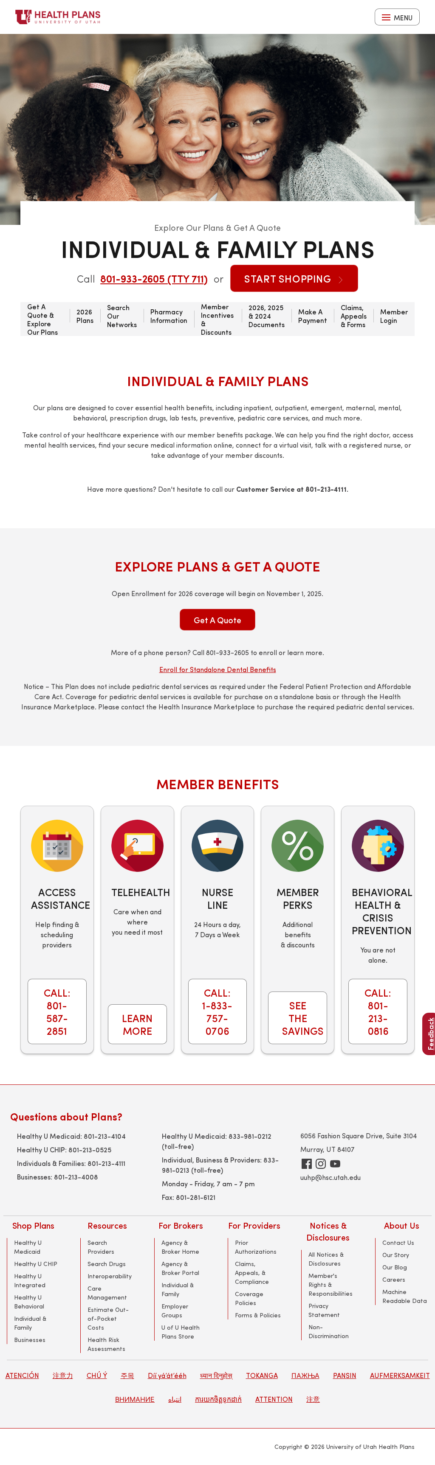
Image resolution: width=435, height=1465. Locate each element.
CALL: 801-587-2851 (57, 1011)
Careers (393, 1279)
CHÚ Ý (97, 1375)
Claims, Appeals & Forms (354, 316)
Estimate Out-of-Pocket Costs (108, 1318)
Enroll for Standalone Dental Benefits (217, 669)
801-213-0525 (89, 1149)
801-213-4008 (76, 1176)
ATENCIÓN (22, 1375)
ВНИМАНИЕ (135, 1399)
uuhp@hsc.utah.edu (330, 1177)
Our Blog (394, 1267)
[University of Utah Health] (57, 17)
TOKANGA (262, 1375)
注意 (313, 1399)
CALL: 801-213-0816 (377, 1011)
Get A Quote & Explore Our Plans (42, 319)
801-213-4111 (106, 1163)
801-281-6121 (195, 1197)
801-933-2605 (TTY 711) (154, 278)
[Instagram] (321, 1164)
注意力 (63, 1375)
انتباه (174, 1399)
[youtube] (335, 1164)
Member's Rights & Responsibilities (330, 1284)
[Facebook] (307, 1164)
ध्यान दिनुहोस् (216, 1375)
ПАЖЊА (305, 1375)
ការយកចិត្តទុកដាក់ (218, 1399)
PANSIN (344, 1375)
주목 (127, 1375)
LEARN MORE (137, 1024)
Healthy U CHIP (35, 1264)
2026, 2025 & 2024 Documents (267, 316)
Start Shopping (289, 278)
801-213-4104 (105, 1135)
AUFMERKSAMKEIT (400, 1375)
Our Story (395, 1255)
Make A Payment (312, 316)
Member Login (394, 316)
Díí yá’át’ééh (167, 1375)
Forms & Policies (258, 1315)
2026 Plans (84, 316)
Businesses (29, 1340)
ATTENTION (274, 1399)
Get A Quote (217, 619)
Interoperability (110, 1276)
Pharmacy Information (168, 316)
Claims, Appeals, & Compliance (252, 1273)
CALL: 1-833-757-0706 (217, 1011)
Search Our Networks (122, 316)
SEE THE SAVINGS (303, 1017)
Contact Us (398, 1242)
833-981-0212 (250, 1135)
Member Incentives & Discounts (217, 319)
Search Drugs (107, 1264)
